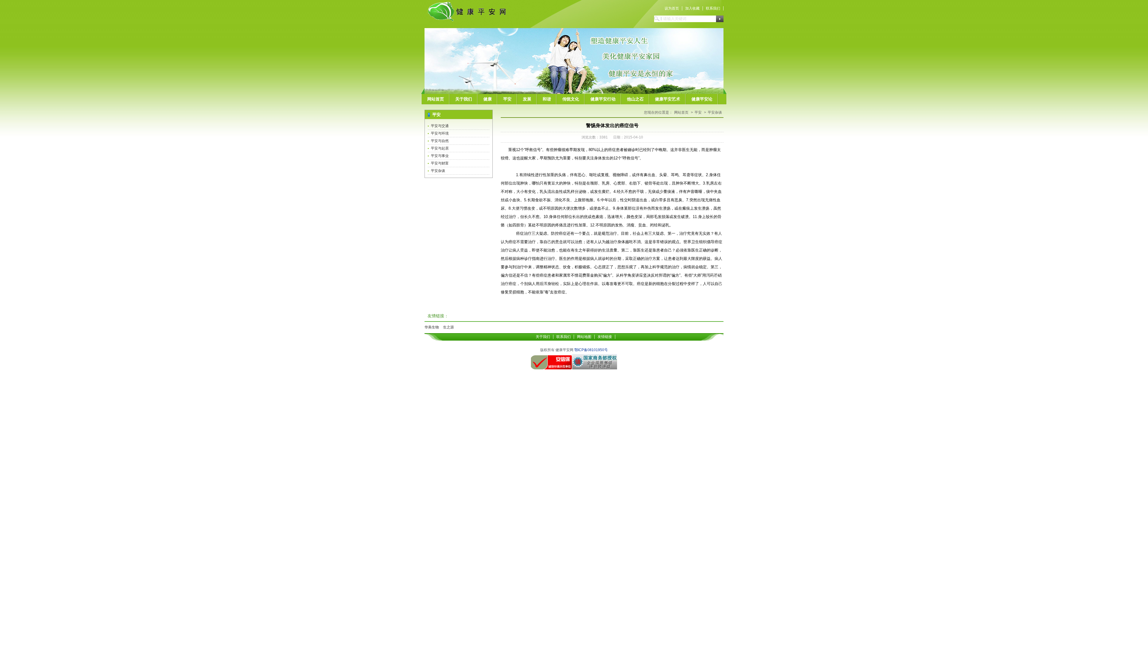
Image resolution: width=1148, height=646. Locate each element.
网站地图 (584, 337)
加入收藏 (692, 8)
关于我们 (463, 99)
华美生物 (432, 327)
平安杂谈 (438, 171)
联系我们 (713, 8)
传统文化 (570, 99)
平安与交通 (440, 126)
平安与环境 (440, 133)
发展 (527, 99)
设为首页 (672, 8)
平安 (507, 99)
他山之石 (635, 99)
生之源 (448, 327)
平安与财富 (440, 163)
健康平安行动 (603, 99)
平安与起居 (440, 148)
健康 (487, 99)
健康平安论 (701, 99)
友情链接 (605, 337)
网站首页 (435, 99)
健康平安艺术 (667, 99)
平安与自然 (440, 141)
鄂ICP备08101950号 (591, 350)
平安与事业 (440, 156)
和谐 (547, 99)
